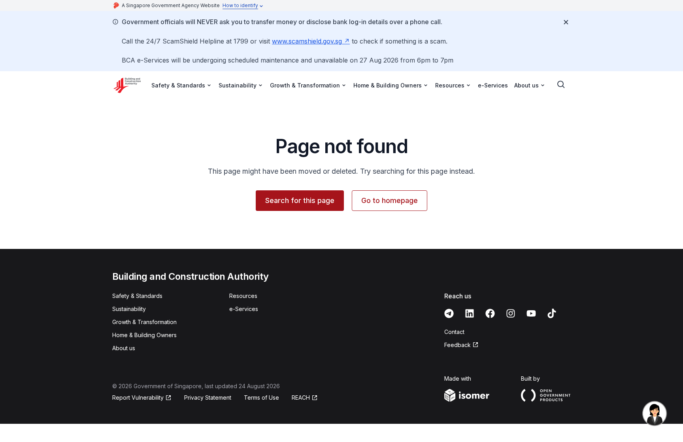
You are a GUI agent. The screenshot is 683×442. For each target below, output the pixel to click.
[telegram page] (449, 313)
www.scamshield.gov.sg (307, 41)
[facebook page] (490, 313)
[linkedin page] (469, 313)
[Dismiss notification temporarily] (566, 22)
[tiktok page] (552, 313)
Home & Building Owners (144, 335)
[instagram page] (510, 313)
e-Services (493, 85)
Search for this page (299, 200)
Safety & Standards (137, 295)
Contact (454, 331)
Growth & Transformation (144, 322)
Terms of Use (261, 397)
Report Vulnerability (138, 397)
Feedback (457, 344)
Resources (243, 295)
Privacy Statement (207, 397)
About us (123, 348)
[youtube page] (531, 313)
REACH (301, 397)
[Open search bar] (561, 84)
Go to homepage (389, 200)
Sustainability (129, 308)
